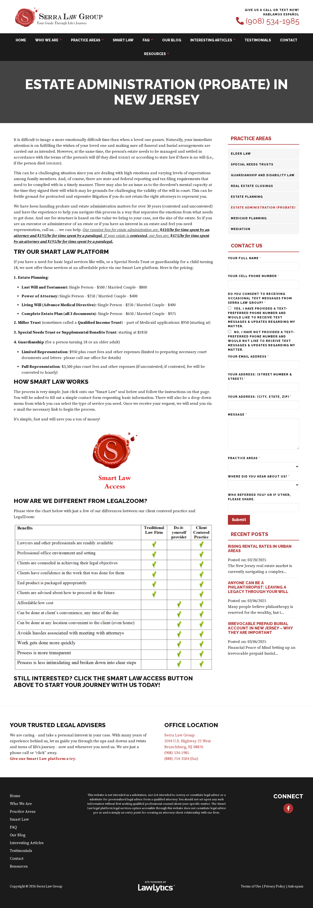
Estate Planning (247, 196)
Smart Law (123, 40)
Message (237, 414)
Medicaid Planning (249, 218)
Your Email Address (248, 356)
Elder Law (241, 153)
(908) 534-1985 (272, 21)
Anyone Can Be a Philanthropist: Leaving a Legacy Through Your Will (258, 587)
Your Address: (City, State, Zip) (259, 396)
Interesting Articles (211, 40)
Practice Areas (85, 40)
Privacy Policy (274, 887)
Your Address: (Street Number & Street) (260, 377)
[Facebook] (288, 808)
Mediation (240, 229)
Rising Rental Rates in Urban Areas (259, 548)
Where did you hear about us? (259, 476)
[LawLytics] (156, 886)
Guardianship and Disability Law (263, 175)
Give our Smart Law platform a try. (43, 758)
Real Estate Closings (252, 186)
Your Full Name (244, 258)
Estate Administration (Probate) (263, 207)
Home (21, 40)
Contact (288, 40)
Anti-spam (295, 887)
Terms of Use (251, 887)
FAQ (146, 40)
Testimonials (258, 40)
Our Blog (171, 40)
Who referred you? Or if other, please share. (259, 497)
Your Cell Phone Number (253, 276)
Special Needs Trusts (252, 164)
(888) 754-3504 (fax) (181, 758)
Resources (155, 54)
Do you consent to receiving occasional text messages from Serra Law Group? (260, 298)
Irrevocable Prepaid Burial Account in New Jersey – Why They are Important (260, 628)
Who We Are (46, 40)
